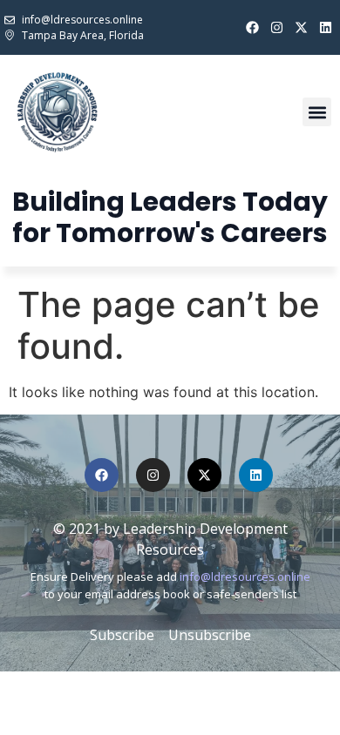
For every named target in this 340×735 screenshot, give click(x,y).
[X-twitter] (301, 27)
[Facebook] (252, 27)
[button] (317, 112)
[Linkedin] (326, 27)
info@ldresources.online (245, 576)
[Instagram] (277, 27)
